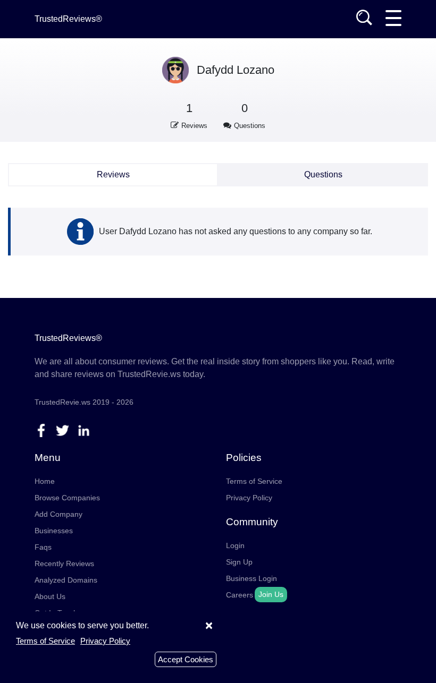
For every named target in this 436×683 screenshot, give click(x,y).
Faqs (43, 547)
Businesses (54, 530)
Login (235, 545)
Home (45, 481)
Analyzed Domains (66, 580)
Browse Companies (67, 497)
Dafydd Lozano (235, 69)
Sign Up (239, 562)
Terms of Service (254, 481)
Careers (239, 595)
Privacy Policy (249, 497)
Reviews (113, 174)
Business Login (251, 578)
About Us (50, 596)
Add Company (58, 514)
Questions (323, 174)
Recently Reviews (64, 563)
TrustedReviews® (68, 18)
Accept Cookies (185, 659)
